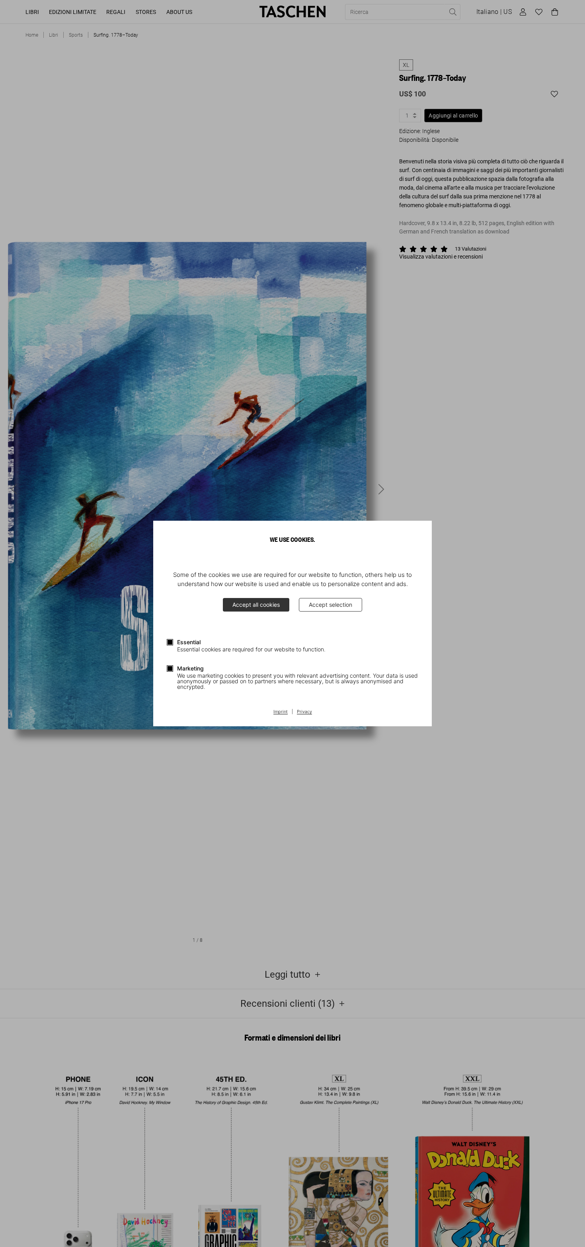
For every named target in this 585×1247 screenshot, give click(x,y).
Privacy (304, 712)
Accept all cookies (256, 604)
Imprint (280, 712)
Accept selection (330, 604)
